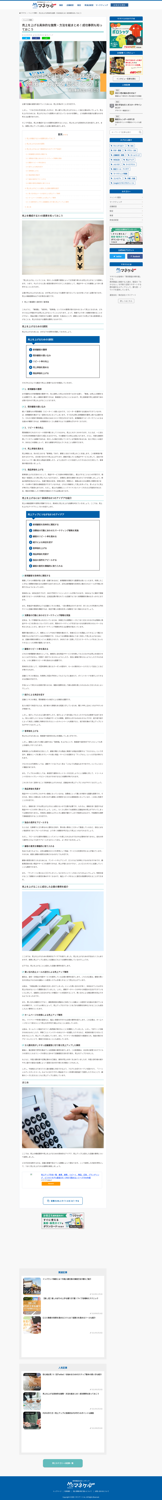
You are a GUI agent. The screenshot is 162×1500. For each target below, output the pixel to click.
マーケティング (116, 202)
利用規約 (67, 1491)
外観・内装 (131, 178)
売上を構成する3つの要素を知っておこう (40, 138)
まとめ (28, 207)
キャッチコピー (118, 146)
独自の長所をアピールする (36, 179)
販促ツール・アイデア (121, 169)
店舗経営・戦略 (118, 155)
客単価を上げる (32, 171)
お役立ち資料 (119, 5)
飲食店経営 (114, 220)
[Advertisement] (62, 1248)
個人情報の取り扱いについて (82, 1491)
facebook (136, 256)
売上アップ (49, 35)
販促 (111, 211)
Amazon (51, 1183)
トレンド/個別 (27, 20)
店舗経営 (113, 206)
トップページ (57, 1491)
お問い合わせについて (102, 1491)
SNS (131, 146)
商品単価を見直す (33, 175)
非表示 (65, 135)
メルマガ (116, 164)
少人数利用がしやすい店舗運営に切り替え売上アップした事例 (47, 202)
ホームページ (135, 155)
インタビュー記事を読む (126, 78)
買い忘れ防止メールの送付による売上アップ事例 (43, 193)
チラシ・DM (131, 150)
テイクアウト (130, 164)
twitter (119, 256)
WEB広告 (116, 160)
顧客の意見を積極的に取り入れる (38, 183)
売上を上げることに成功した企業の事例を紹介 (42, 188)
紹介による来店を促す (34, 167)
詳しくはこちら (126, 301)
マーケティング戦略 (120, 174)
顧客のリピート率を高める (36, 162)
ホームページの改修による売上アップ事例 (41, 198)
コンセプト (117, 178)
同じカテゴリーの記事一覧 (62, 1463)
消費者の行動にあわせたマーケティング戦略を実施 (43, 158)
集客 (111, 215)
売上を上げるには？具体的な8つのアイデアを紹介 (43, 149)
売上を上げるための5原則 (34, 144)
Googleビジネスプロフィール (123, 183)
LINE (46, 38)
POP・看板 (117, 150)
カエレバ (49, 1180)
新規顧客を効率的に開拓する (36, 154)
